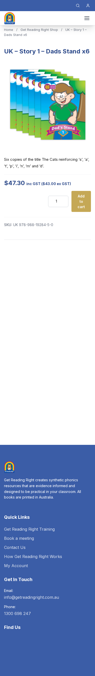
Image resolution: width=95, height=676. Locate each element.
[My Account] (88, 6)
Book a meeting (19, 538)
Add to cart (81, 201)
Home (8, 30)
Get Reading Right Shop (39, 30)
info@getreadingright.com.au (31, 597)
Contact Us (15, 547)
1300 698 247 (17, 613)
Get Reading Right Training (29, 529)
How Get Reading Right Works (33, 556)
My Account (16, 565)
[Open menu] (87, 18)
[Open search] (78, 6)
